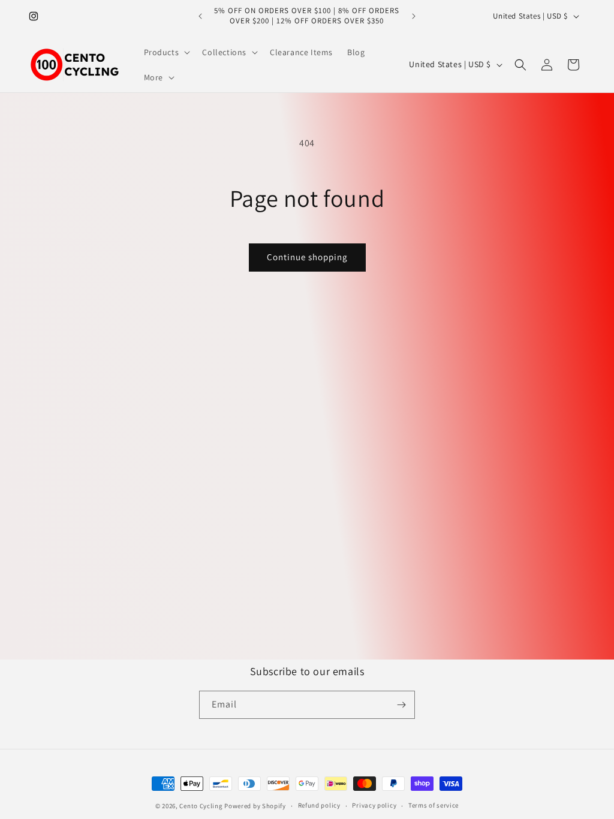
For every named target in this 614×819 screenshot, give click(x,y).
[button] (166, 52)
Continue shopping (307, 257)
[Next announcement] (414, 16)
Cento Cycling (200, 806)
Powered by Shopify (255, 806)
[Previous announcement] (200, 16)
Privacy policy (374, 805)
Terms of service (433, 805)
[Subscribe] (401, 705)
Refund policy (319, 805)
